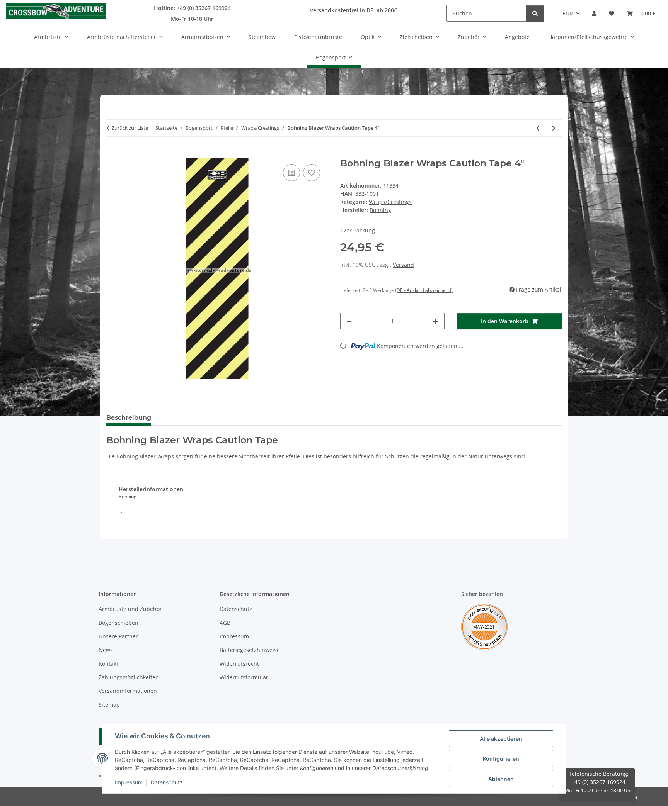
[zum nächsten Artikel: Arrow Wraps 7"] (554, 128)
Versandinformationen (128, 690)
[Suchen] (535, 13)
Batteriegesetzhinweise (250, 649)
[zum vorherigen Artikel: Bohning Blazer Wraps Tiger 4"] (538, 128)
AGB (225, 622)
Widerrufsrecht (239, 663)
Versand (403, 264)
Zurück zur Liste (130, 127)
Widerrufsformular (244, 677)
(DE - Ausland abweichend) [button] (424, 290)
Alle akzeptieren (501, 738)
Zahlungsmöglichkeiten (129, 677)
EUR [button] (567, 13)
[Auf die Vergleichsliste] (291, 172)
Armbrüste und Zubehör (130, 609)
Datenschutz (167, 782)
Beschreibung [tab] (128, 417)
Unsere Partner (118, 636)
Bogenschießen (118, 622)
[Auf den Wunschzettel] (311, 172)
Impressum (129, 782)
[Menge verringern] (349, 321)
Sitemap (109, 704)
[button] (594, 13)
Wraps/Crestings (390, 201)
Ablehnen (501, 778)
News (106, 649)
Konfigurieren (501, 758)
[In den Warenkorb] (112, 153)
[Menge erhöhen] (435, 321)
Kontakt (108, 663)
